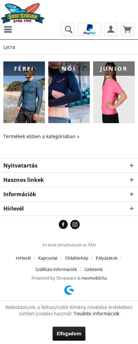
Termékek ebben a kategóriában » (41, 136)
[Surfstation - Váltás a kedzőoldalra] (25, 9)
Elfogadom (69, 333)
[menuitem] (9, 29)
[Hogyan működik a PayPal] (89, 29)
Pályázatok (107, 258)
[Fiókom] (111, 29)
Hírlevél (23, 258)
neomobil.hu (94, 278)
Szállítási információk (56, 269)
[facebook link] (64, 225)
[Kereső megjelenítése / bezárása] (68, 29)
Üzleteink (93, 269)
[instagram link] (75, 225)
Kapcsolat (48, 258)
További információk (96, 313)
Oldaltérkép (76, 258)
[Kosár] (127, 29)
